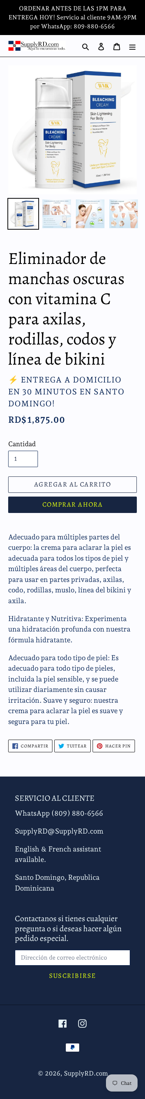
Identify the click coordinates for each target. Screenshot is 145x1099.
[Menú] (132, 46)
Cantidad (22, 444)
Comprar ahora (72, 504)
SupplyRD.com (86, 1073)
